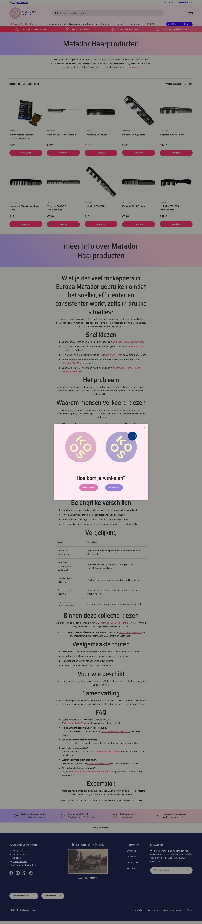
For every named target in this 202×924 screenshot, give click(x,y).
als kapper (114, 487)
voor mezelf (88, 487)
